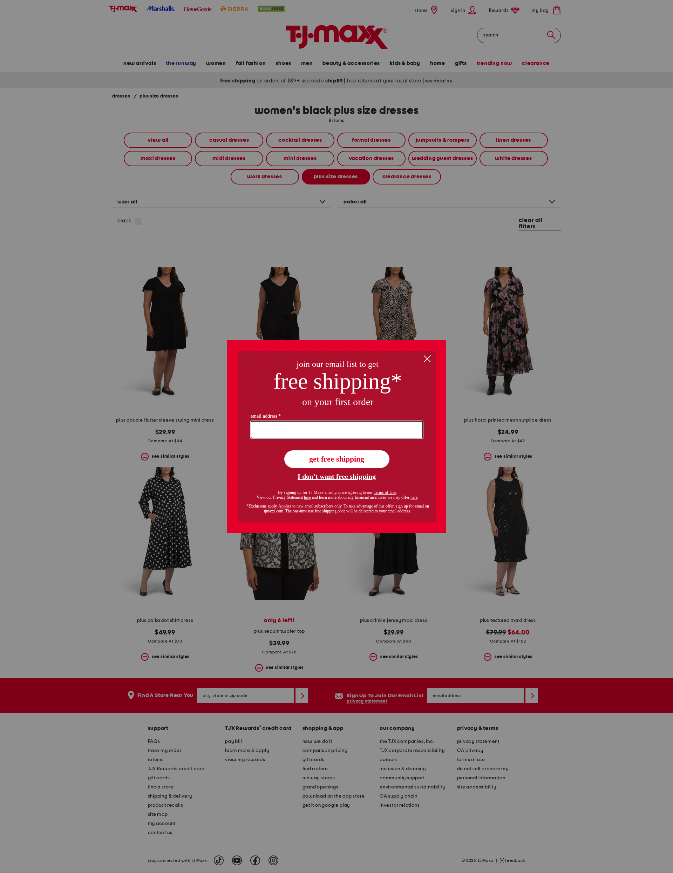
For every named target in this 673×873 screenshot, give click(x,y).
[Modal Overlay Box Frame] (336, 436)
